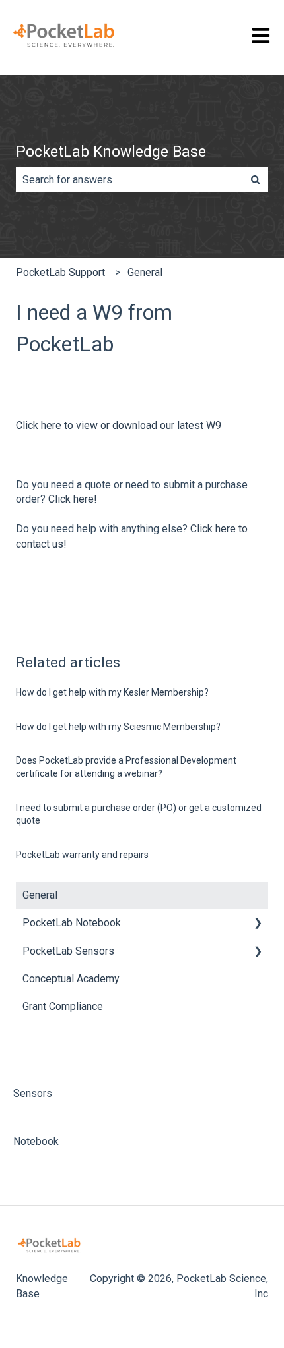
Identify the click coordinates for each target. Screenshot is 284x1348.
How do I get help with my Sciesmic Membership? (118, 726)
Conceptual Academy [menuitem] (71, 978)
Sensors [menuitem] (32, 1093)
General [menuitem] (39, 895)
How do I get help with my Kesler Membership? (112, 692)
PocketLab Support (60, 272)
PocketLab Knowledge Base (111, 152)
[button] (257, 924)
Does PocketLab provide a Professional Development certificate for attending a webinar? (126, 767)
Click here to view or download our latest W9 (118, 425)
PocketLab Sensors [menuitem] (68, 951)
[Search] (255, 179)
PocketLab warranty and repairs (82, 854)
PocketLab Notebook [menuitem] (71, 922)
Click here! (72, 499)
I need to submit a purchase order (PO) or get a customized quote (139, 814)
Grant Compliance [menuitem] (62, 1006)
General (144, 272)
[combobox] (129, 179)
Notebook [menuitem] (36, 1141)
